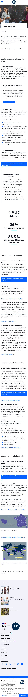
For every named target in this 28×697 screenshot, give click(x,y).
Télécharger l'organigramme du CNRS (15, 49)
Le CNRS (9, 24)
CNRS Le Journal (6, 633)
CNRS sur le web (6, 638)
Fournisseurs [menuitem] (4, 655)
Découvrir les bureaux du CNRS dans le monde (12, 537)
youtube (22, 664)
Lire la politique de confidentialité (7, 691)
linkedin (10, 664)
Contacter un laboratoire (7, 354)
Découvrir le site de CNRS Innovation (10, 447)
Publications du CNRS (7, 641)
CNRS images (5, 635)
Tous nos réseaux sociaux (6, 668)
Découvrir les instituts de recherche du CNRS (11, 298)
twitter (6, 664)
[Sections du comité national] (14, 601)
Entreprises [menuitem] (4, 652)
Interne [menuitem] (3, 658)
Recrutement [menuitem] (4, 649)
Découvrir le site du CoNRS (7, 321)
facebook (14, 664)
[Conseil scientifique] (14, 611)
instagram (18, 664)
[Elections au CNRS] (14, 590)
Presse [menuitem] (3, 647)
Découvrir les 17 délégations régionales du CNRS (12, 509)
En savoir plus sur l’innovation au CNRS (10, 400)
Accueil (4, 24)
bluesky (2, 664)
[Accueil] (14, 2)
